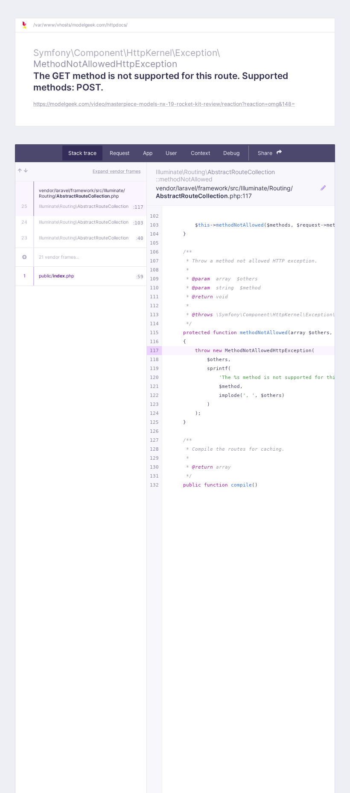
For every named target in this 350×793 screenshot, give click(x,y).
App (147, 153)
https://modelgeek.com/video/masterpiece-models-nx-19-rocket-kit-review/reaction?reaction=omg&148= (164, 104)
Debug (231, 153)
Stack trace (82, 153)
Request (119, 153)
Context (200, 153)
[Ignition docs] (27, 25)
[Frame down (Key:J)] (25, 171)
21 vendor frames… (59, 257)
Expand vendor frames (116, 171)
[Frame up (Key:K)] (20, 171)
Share (266, 153)
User (171, 153)
